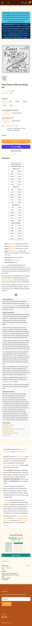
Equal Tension (5, 265)
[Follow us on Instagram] (6, 617)
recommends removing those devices (12, 465)
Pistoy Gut (12, 248)
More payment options (16, 150)
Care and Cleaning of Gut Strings (10, 433)
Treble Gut (12, 243)
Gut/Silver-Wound (14, 251)
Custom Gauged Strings (8, 381)
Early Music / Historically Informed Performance (13, 429)
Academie (4, 91)
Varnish (18, 260)
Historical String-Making (8, 431)
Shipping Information (19, 451)
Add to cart (16, 141)
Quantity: (4, 135)
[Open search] (22, 3)
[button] (9, 543)
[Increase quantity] (17, 135)
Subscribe (6, 604)
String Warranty (7, 451)
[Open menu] (2, 2)
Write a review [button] (16, 555)
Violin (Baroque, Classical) (8, 424)
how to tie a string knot (8, 280)
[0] (29, 3)
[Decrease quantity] (9, 135)
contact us (5, 524)
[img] (5, 565)
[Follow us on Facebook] (3, 617)
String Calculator (6, 435)
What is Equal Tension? (7, 426)
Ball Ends (14, 260)
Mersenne (27, 267)
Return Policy (23, 449)
